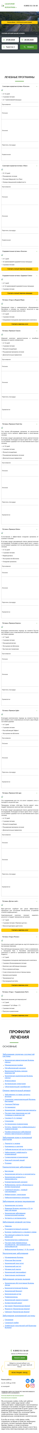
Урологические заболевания (15, 1253)
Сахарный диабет (12, 1323)
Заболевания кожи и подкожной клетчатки (17, 1138)
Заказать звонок (19, 1358)
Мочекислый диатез (13, 1269)
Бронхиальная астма (13, 1294)
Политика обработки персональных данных (12, 1395)
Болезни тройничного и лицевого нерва (20, 1232)
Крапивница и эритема (14, 1146)
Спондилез (9, 1121)
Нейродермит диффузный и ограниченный (16, 1153)
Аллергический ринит (13, 1303)
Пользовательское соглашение (9, 1397)
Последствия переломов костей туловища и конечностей (17, 1114)
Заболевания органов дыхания (16, 1279)
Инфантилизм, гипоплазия (15, 1194)
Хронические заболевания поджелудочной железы (15, 1214)
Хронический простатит (14, 1263)
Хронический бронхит (13, 1291)
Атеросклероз (10, 1081)
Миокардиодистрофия (14, 1065)
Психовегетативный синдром (16, 1229)
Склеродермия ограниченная (16, 1157)
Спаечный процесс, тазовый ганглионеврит (16, 1190)
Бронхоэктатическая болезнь (16, 1288)
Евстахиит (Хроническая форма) (17, 1306)
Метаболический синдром (15, 1068)
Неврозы (8, 1226)
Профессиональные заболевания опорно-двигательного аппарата (18, 1133)
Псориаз (8, 1163)
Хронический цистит (13, 1266)
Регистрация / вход (19, 1372)
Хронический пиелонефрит (15, 1272)
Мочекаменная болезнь (14, 1257)
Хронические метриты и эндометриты (20, 1174)
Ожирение (9, 1320)
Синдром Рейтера (12, 1104)
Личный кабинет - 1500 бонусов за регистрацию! (19, 22)
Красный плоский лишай (15, 1160)
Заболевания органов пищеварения (19, 1201)
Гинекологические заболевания (17, 1167)
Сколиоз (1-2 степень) (13, 1118)
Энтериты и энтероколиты (15, 1218)
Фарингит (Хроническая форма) (17, 1309)
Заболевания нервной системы (17, 1222)
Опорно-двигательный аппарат (17, 1091)
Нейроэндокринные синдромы (17, 1197)
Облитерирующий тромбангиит (17, 1087)
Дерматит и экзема (12, 1143)
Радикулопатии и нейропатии (16, 1240)
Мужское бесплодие (13, 1260)
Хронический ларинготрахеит (16, 1300)
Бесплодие (9, 1171)
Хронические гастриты (14, 1205)
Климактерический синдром (16, 1182)
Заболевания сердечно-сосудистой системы (18, 1055)
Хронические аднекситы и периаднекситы (15, 1178)
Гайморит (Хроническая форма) (17, 1312)
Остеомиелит (10, 1107)
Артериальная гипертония (15, 1084)
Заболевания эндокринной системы (19, 1316)
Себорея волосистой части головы (18, 1149)
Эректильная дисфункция (15, 1275)
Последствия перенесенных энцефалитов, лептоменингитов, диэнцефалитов (18, 1244)
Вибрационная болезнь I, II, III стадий (19, 1249)
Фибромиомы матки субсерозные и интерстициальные (19, 1186)
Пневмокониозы (11, 1297)
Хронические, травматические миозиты (20, 1110)
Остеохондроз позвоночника (16, 1124)
